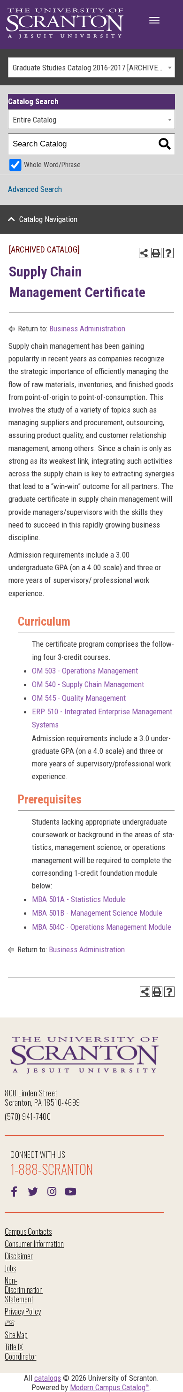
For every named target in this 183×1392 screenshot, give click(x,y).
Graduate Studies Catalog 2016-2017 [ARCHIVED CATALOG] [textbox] (94, 67)
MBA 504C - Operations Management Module (101, 927)
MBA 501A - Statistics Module (79, 899)
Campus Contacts (28, 1231)
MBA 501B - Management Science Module (97, 913)
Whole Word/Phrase (52, 165)
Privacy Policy (23, 1311)
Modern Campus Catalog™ (110, 1387)
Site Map (16, 1334)
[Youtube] (70, 1190)
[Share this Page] (144, 253)
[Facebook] (14, 1190)
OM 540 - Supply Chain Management (88, 684)
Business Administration (87, 328)
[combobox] (91, 67)
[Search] (164, 144)
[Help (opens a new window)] (168, 253)
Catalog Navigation (48, 219)
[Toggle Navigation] (154, 20)
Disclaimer (19, 1256)
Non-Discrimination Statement (24, 1289)
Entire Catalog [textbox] (34, 119)
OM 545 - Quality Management (79, 698)
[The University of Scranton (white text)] (64, 23)
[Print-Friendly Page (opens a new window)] (156, 253)
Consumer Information (34, 1243)
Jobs (10, 1268)
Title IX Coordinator (20, 1351)
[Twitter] (32, 1190)
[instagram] (51, 1190)
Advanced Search (35, 189)
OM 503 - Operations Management (85, 670)
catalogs (47, 1378)
